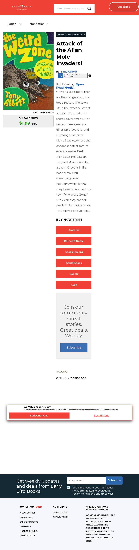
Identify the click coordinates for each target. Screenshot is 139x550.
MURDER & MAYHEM (29, 531)
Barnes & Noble (74, 241)
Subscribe (123, 6)
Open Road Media (70, 86)
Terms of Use (60, 512)
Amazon (74, 230)
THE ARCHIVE (26, 517)
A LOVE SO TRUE (27, 513)
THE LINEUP (25, 526)
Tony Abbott (69, 71)
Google (73, 274)
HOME (60, 34)
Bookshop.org (74, 252)
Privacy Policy (60, 517)
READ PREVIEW (41, 112)
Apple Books (74, 263)
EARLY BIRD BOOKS (29, 522)
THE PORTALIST (27, 536)
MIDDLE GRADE (76, 34)
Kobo (74, 284)
